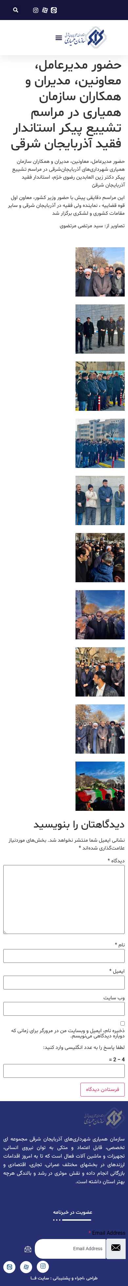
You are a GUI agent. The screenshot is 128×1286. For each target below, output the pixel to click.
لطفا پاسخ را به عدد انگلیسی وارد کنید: (84, 1047)
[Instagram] (43, 1267)
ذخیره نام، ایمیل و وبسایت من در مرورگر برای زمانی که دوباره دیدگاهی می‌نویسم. (68, 1033)
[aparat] (26, 1267)
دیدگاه (116, 861)
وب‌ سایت (114, 998)
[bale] (9, 1267)
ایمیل (117, 971)
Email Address (107, 1233)
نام (120, 945)
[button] (16, 10)
